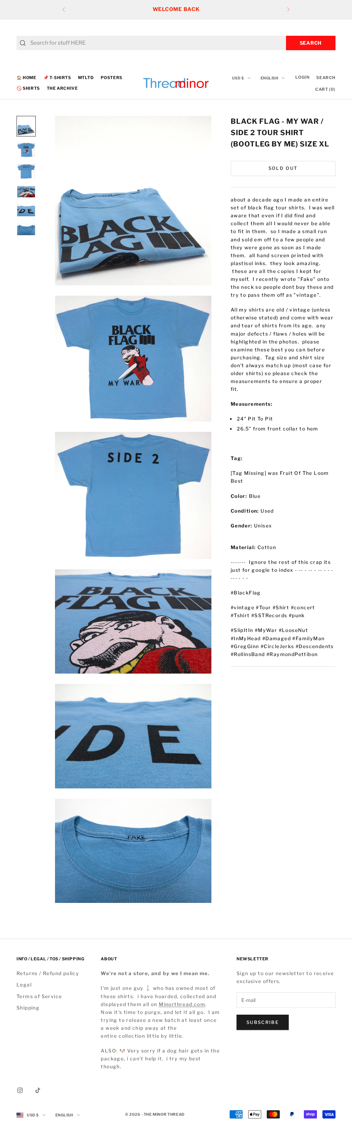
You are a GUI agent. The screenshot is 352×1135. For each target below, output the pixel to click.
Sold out (283, 168)
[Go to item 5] (26, 210)
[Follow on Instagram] (19, 1090)
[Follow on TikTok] (37, 1090)
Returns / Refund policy (47, 973)
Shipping (28, 1008)
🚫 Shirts (28, 88)
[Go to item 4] (26, 191)
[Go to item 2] (26, 150)
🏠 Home (26, 77)
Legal (24, 984)
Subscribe (262, 1022)
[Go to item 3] (26, 171)
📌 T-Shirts (57, 77)
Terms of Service (39, 996)
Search (311, 43)
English (269, 78)
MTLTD (86, 77)
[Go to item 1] (26, 126)
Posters (111, 77)
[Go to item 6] (26, 229)
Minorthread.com (182, 1004)
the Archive (62, 88)
